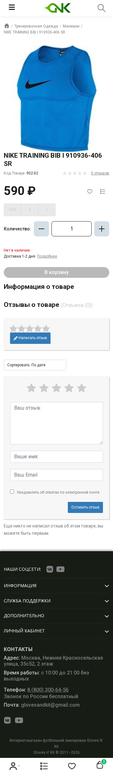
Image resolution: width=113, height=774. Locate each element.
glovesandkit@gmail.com (42, 705)
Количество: (17, 228)
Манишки (71, 26)
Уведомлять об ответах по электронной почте (58, 492)
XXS (12, 209)
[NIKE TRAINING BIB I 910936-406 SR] (56, 98)
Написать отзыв (32, 338)
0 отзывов (100, 173)
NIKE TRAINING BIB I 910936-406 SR (34, 32)
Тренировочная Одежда (36, 26)
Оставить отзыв (85, 507)
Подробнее (47, 256)
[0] (98, 765)
